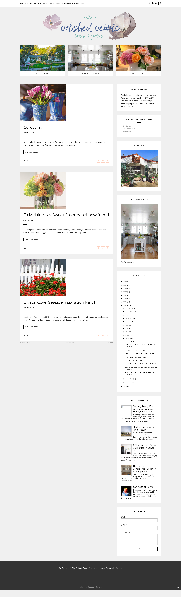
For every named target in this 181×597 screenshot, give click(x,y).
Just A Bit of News (143, 487)
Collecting (32, 127)
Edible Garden (43, 3)
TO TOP (176, 587)
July (126, 325)
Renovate (75, 3)
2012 (125, 298)
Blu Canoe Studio (130, 129)
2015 (125, 288)
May (126, 332)
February (129, 379)
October (128, 315)
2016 (125, 285)
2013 (125, 295)
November (129, 311)
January (128, 382)
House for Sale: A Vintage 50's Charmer (140, 364)
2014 (125, 292)
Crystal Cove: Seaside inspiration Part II (59, 302)
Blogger (119, 568)
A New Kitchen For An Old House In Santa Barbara (145, 448)
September (129, 318)
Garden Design (55, 3)
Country (28, 3)
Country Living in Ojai (133, 360)
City (35, 3)
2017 (125, 282)
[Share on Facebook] (98, 161)
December (129, 308)
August (128, 322)
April (127, 335)
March (128, 338)
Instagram (127, 132)
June (127, 328)
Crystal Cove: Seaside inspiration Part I (140, 353)
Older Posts (69, 342)
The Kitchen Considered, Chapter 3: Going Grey (144, 469)
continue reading (31, 152)
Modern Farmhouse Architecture (144, 428)
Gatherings (66, 3)
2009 (125, 386)
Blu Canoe (127, 126)
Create (83, 3)
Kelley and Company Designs (90, 587)
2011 (125, 302)
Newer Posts (25, 342)
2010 (125, 305)
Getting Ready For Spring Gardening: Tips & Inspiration (143, 409)
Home (22, 3)
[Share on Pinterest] (107, 161)
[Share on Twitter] (103, 161)
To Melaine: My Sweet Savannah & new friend (66, 214)
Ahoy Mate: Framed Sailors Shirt (138, 357)
